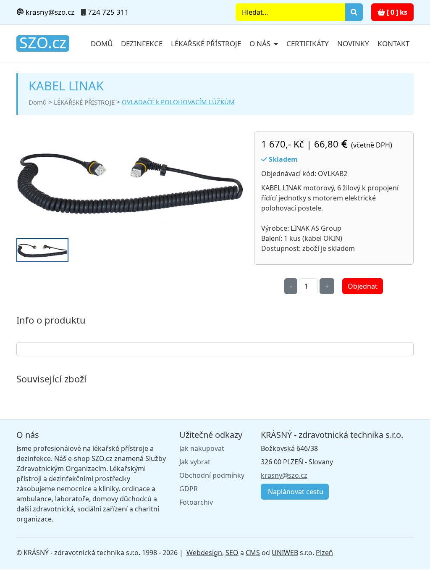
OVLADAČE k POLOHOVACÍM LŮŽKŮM (178, 101)
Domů (102, 43)
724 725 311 (108, 12)
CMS (253, 552)
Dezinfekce (142, 43)
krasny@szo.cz (49, 12)
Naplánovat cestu (294, 491)
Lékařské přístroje (206, 43)
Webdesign (204, 552)
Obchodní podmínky (211, 475)
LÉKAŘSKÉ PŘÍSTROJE (84, 102)
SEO (232, 552)
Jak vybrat (194, 461)
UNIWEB (285, 552)
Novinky (353, 43)
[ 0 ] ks (396, 12)
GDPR (188, 488)
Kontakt (393, 43)
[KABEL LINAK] (130, 182)
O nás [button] (260, 43)
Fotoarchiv (196, 502)
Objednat (363, 286)
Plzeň (324, 552)
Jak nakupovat (201, 448)
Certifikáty (307, 43)
